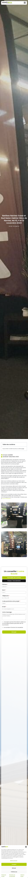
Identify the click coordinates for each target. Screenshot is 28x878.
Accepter (14, 864)
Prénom (5, 584)
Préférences (14, 872)
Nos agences (16, 226)
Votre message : (7, 612)
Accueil (10, 226)
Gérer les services (13, 860)
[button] (26, 847)
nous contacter (6, 498)
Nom (4, 590)
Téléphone (5, 596)
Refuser (14, 868)
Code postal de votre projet (11, 601)
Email (4, 606)
